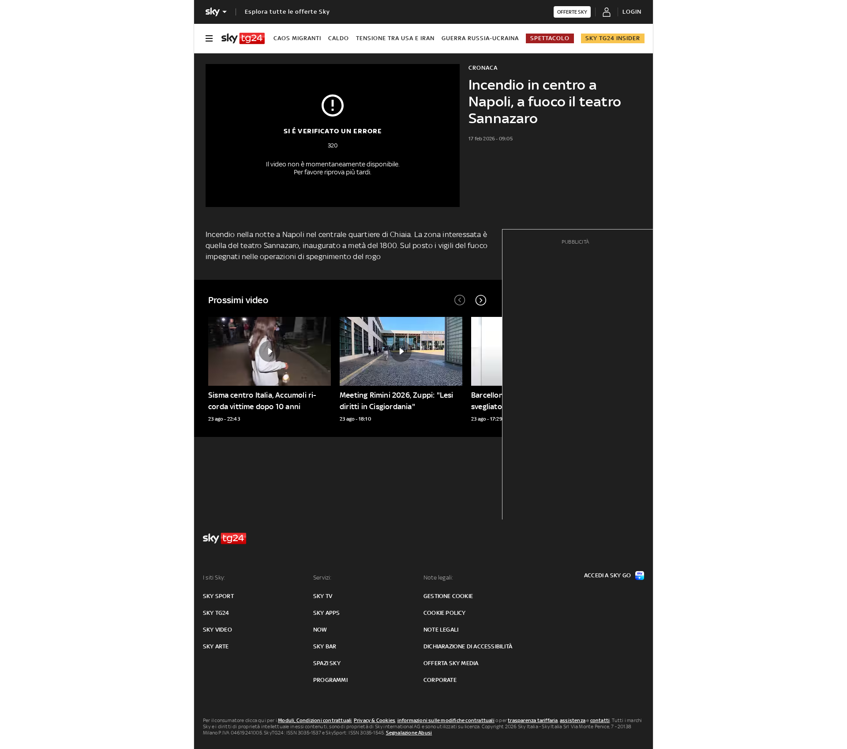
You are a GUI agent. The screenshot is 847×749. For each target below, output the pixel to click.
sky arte (216, 646)
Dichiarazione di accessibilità (468, 646)
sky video (217, 629)
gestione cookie (448, 596)
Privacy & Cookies (374, 720)
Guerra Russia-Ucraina (480, 38)
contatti (600, 720)
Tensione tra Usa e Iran (395, 38)
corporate (440, 680)
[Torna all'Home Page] (243, 38)
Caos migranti (297, 38)
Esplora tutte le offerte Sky (287, 11)
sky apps (326, 613)
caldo (338, 38)
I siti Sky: (214, 577)
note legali (441, 629)
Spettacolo (550, 38)
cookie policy (445, 613)
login (631, 11)
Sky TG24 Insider (612, 38)
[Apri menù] (209, 38)
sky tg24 (216, 613)
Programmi (330, 680)
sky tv (322, 596)
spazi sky (327, 663)
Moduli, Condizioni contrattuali (315, 720)
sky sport (218, 596)
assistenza (572, 720)
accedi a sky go (607, 575)
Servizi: (322, 577)
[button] (481, 300)
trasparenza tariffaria (533, 720)
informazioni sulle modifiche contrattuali (446, 720)
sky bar (324, 646)
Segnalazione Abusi (409, 733)
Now (320, 629)
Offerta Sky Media (451, 663)
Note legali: (438, 577)
